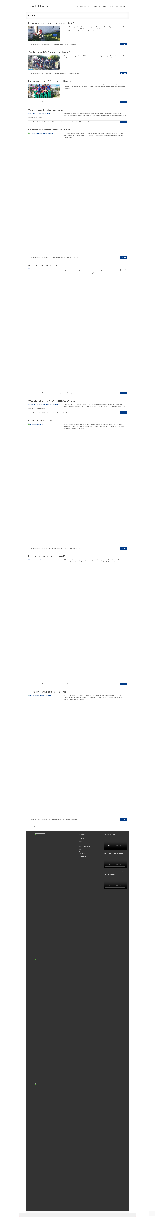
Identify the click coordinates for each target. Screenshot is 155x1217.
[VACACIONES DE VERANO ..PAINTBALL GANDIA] (43, 404)
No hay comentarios (72, 44)
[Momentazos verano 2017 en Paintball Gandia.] (44, 84)
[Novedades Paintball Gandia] (44, 424)
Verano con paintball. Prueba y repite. (45, 110)
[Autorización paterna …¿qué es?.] (44, 268)
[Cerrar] (134, 1214)
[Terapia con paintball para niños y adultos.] (44, 695)
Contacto (97, 6)
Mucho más (123, 6)
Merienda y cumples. (85, 853)
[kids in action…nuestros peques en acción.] (44, 559)
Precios (90, 6)
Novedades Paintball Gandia (41, 420)
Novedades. (69, 121)
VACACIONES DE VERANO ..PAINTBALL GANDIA (51, 401)
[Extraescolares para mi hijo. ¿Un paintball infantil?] (44, 26)
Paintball (61, 44)
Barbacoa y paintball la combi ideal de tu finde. (49, 129)
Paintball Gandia (38, 6)
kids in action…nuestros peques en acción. (47, 556)
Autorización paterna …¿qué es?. (43, 265)
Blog (117, 6)
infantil (57, 44)
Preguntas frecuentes (108, 6)
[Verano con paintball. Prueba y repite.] (39, 113)
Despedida (83, 856)
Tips (65, 73)
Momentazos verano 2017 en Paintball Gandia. (49, 81)
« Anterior (33, 827)
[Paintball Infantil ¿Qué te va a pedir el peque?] (44, 55)
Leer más (123, 44)
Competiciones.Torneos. (63, 102)
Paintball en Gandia (35, 44)
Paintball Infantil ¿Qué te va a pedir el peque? (49, 52)
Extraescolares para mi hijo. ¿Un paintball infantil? (51, 23)
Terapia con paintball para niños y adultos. (47, 691)
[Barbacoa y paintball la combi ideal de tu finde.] (44, 133)
